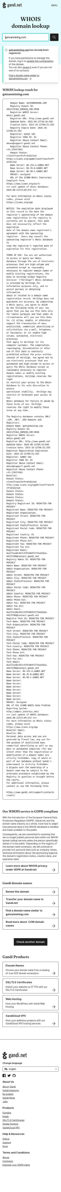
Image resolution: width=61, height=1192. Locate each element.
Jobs (5, 1101)
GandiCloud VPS (11, 1127)
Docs (5, 1146)
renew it (27, 67)
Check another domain (30, 941)
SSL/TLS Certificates (13, 1120)
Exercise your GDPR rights (16, 1165)
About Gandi (9, 1086)
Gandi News (9, 1098)
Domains (7, 1112)
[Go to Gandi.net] (12, 5)
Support (7, 1142)
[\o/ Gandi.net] (30, 1055)
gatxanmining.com (19, 50)
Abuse (6, 1157)
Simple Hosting (10, 1124)
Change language (12, 1063)
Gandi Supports (11, 1090)
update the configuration (40, 61)
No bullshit (8, 1094)
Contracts (8, 1161)
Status (6, 1139)
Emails (6, 1116)
